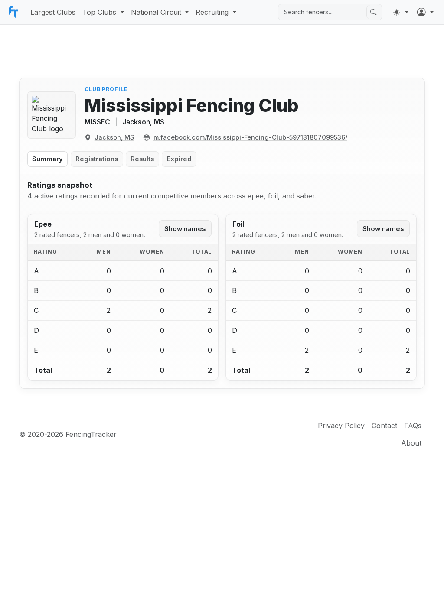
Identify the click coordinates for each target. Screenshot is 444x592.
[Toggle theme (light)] (400, 12)
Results (142, 159)
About (411, 443)
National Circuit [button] (156, 12)
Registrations (96, 159)
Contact (384, 425)
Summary (47, 159)
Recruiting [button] (212, 12)
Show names (185, 229)
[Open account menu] (425, 12)
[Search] (373, 12)
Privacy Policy (341, 425)
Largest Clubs (52, 12)
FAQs (412, 425)
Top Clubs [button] (99, 12)
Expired (179, 159)
